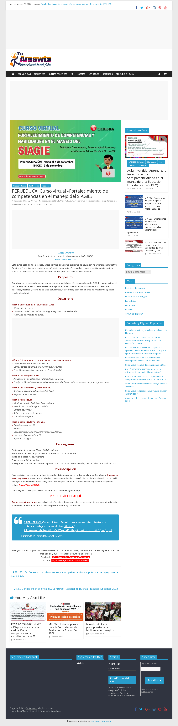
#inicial (69, 526)
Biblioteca (39, 74)
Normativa (130, 305)
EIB (72, 74)
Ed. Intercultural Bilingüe (136, 296)
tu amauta (38, 204)
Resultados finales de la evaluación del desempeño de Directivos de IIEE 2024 (76, 4)
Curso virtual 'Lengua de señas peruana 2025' (145, 365)
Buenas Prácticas (58, 74)
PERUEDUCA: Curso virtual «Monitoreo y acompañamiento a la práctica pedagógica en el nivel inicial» (64, 574)
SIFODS (30, 204)
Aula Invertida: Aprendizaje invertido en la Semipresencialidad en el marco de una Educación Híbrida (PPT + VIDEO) (146, 177)
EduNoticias (24, 74)
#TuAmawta (32, 530)
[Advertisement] (89, 29)
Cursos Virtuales (19, 186)
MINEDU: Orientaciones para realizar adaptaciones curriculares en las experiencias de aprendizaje (146, 225)
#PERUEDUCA (33, 522)
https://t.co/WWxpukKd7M (57, 530)
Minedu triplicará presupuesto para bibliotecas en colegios (100, 627)
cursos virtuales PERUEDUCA (52, 201)
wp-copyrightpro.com (101, 720)
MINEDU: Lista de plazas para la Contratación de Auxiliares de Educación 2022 (63, 628)
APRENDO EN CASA (125, 74)
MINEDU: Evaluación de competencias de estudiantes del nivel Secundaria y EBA (155, 246)
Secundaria (143, 165)
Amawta (34, 201)
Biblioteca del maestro (135, 288)
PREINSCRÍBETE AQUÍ (65, 496)
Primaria (132, 165)
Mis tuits (80, 663)
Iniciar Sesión (114, 663)
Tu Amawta (48, 204)
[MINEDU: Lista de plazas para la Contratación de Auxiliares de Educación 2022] (65, 604)
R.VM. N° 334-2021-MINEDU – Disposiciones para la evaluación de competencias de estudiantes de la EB (27, 630)
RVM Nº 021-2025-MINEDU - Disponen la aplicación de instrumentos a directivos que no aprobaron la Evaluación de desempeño (146, 350)
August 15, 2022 (54, 535)
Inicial (162, 162)
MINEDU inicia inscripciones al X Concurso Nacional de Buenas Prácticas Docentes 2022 (67, 588)
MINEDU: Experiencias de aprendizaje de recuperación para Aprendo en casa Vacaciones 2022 (155, 203)
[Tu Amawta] (13, 74)
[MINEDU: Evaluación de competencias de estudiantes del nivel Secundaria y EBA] (134, 241)
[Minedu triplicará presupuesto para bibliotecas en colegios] (103, 604)
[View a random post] (165, 74)
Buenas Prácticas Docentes (137, 292)
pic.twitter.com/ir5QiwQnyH (93, 530)
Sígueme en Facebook (24, 657)
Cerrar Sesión (114, 668)
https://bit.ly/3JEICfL (29, 484)
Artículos (94, 74)
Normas (81, 74)
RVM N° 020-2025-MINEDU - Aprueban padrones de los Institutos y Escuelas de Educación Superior (143, 340)
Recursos (108, 74)
